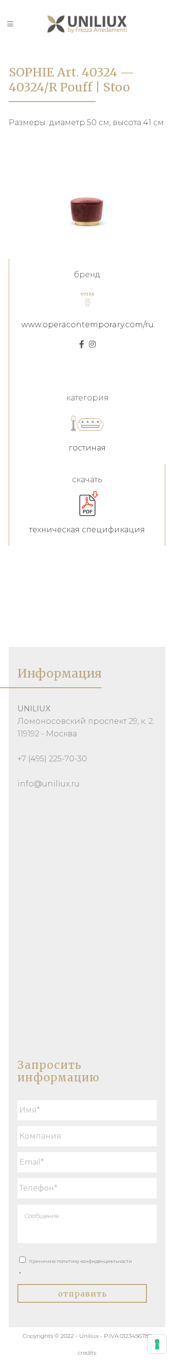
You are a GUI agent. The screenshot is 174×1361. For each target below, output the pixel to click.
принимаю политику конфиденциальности (75, 1267)
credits (87, 1352)
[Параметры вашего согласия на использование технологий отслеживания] (157, 1344)
